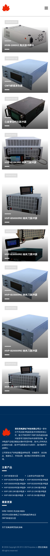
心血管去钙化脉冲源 (35, 476)
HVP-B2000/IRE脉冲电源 (14, 487)
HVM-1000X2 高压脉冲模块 (13, 511)
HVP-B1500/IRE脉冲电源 (37, 484)
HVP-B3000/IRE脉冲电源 (14, 484)
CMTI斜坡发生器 (11, 476)
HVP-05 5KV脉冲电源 (36, 495)
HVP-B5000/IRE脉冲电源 (37, 480)
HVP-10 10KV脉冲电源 (36, 491)
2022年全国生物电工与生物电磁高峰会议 (19, 515)
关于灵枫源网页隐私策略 (12, 527)
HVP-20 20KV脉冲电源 (36, 487)
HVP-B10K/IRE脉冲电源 (14, 480)
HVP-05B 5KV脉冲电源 (13, 495)
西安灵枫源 (42, 547)
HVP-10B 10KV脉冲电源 (14, 491)
